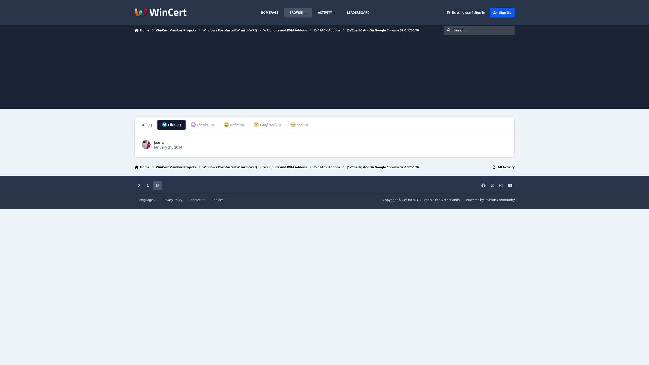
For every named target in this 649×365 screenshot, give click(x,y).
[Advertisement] (324, 73)
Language (146, 200)
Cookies (217, 200)
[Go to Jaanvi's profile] (146, 144)
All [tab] (147, 124)
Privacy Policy (172, 200)
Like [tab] (174, 124)
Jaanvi (159, 142)
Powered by (490, 200)
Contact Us (197, 200)
